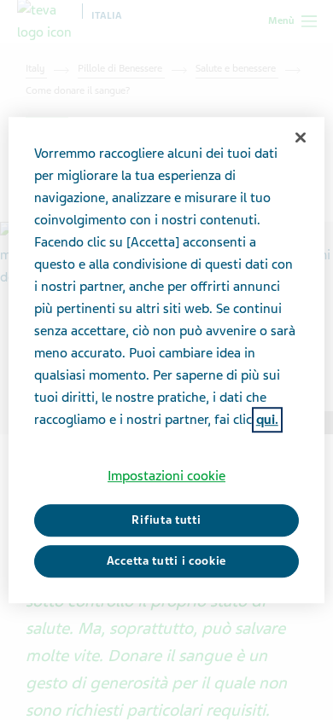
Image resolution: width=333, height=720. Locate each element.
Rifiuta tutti (166, 521)
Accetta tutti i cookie (166, 561)
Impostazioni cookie (166, 476)
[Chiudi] (300, 137)
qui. (267, 419)
